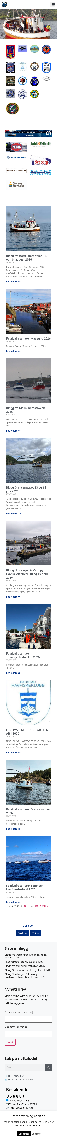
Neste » (44, 905)
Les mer (36, 1133)
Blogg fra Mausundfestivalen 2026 (25, 966)
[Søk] (48, 1067)
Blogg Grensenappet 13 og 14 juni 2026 (27, 970)
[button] (52, 4)
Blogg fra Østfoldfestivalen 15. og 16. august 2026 (26, 257)
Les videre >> (13, 281)
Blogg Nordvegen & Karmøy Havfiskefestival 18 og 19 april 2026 (27, 573)
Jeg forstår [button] (24, 1134)
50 (36, 905)
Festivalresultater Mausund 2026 (28, 338)
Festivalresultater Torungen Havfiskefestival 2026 (24, 887)
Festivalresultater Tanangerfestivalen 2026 (23, 655)
